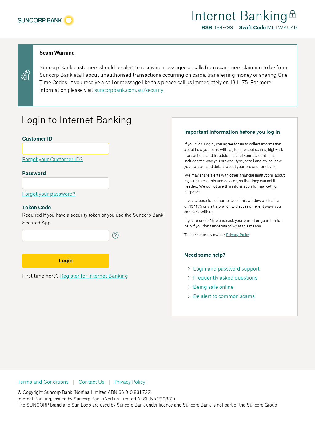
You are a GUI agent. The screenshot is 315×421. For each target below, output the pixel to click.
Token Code (36, 207)
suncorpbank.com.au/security (128, 90)
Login (66, 260)
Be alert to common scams (224, 296)
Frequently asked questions (225, 278)
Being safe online (213, 287)
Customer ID (37, 139)
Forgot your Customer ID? (52, 159)
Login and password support (226, 269)
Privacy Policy (237, 235)
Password (34, 173)
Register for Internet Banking (94, 276)
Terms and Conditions (43, 382)
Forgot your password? (48, 194)
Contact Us (91, 382)
